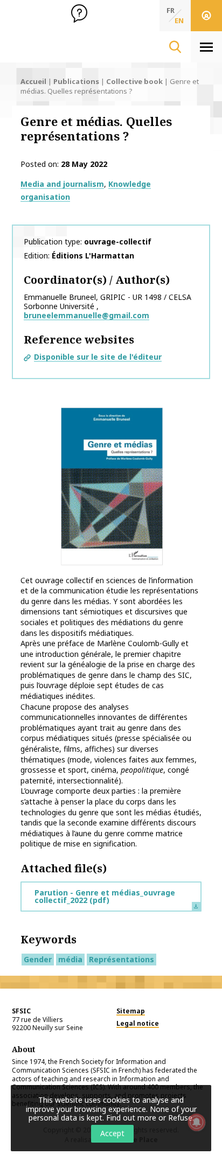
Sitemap (130, 1011)
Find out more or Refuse (149, 1117)
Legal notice (137, 1023)
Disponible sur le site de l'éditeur (98, 357)
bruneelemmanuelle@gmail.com (86, 315)
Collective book (134, 81)
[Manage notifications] (196, 1122)
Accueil (33, 81)
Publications (76, 81)
